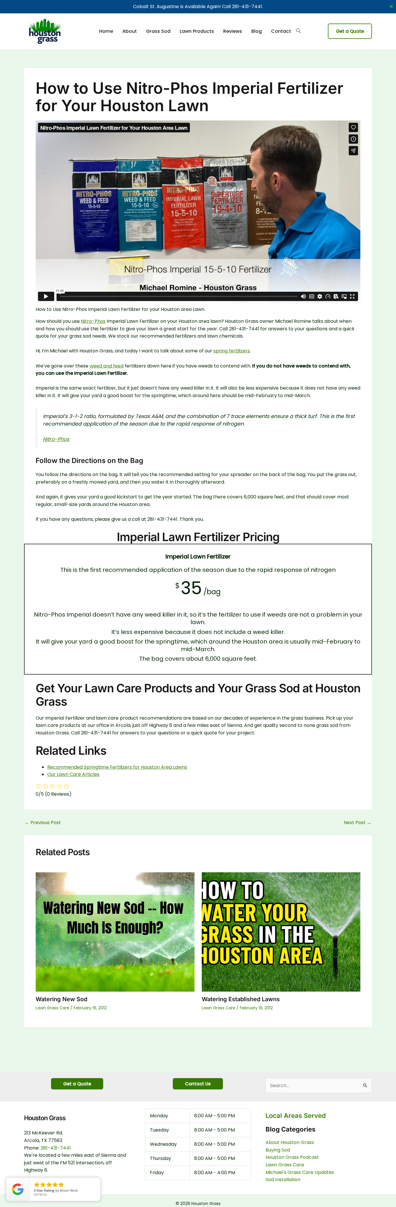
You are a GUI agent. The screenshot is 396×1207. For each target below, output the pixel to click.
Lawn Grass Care (52, 1008)
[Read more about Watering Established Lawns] (281, 931)
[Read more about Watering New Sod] (115, 931)
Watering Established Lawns (241, 999)
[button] (298, 31)
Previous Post (43, 822)
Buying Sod (278, 1150)
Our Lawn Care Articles (73, 774)
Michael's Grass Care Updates (300, 1172)
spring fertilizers (231, 350)
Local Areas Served (296, 1115)
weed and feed (106, 366)
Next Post (357, 822)
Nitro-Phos (93, 321)
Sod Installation (283, 1179)
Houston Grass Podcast (292, 1157)
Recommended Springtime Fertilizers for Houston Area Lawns (117, 767)
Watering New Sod (61, 999)
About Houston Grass (290, 1142)
